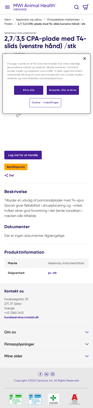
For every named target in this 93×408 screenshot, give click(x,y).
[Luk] (84, 58)
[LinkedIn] (46, 374)
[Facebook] (40, 374)
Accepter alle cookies (63, 90)
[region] (46, 83)
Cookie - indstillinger (45, 102)
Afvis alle (29, 90)
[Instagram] (52, 374)
